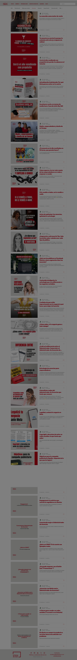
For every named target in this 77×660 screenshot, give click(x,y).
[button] (26, 2)
